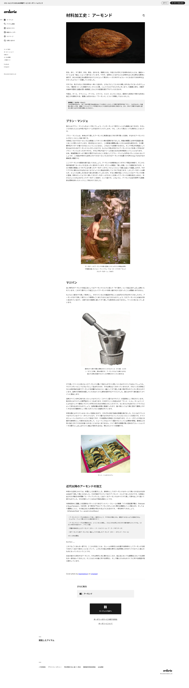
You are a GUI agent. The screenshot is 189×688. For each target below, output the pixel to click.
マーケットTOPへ (105, 611)
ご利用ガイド (7, 60)
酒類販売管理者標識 (89, 667)
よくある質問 (7, 57)
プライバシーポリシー (55, 667)
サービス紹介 (7, 49)
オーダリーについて (9, 52)
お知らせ (6, 54)
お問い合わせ (10, 40)
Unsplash (94, 574)
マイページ (9, 36)
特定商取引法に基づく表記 (72, 667)
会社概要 (100, 667)
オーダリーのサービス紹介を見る (105, 619)
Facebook (6, 64)
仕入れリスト (10, 28)
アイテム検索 (10, 24)
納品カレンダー (11, 32)
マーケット (9, 20)
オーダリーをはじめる (177, 3)
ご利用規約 (42, 667)
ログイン (165, 3)
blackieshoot (83, 574)
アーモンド (88, 594)
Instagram (6, 66)
